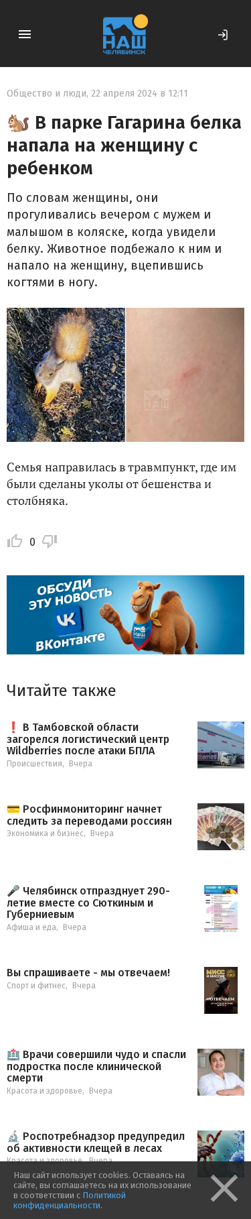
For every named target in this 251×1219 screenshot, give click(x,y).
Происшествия (34, 763)
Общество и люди (46, 94)
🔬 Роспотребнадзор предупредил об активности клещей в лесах (96, 1142)
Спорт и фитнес (36, 985)
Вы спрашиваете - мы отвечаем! (88, 973)
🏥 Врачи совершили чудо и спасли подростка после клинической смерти (96, 1066)
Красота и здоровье (44, 1091)
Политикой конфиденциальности (69, 1200)
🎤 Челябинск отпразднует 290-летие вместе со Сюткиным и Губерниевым (88, 903)
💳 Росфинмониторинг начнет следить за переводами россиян (89, 815)
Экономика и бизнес (45, 833)
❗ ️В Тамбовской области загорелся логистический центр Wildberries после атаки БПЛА (88, 739)
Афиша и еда (31, 927)
